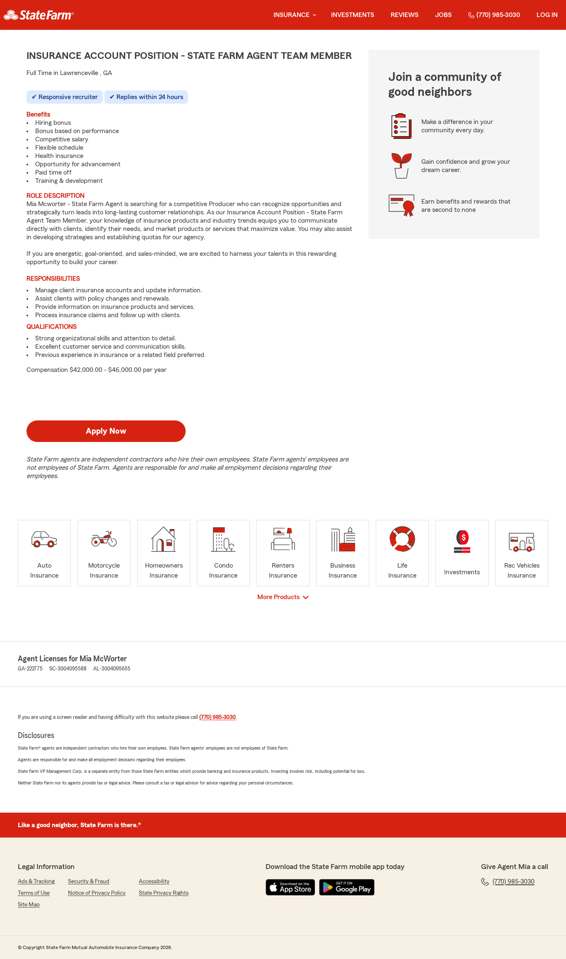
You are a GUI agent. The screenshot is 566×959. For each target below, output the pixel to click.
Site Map (29, 905)
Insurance (291, 15)
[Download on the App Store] (290, 887)
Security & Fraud (88, 881)
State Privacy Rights (164, 893)
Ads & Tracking (36, 881)
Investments (352, 15)
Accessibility (154, 881)
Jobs (443, 15)
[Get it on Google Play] (347, 887)
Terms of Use (34, 893)
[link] (38, 15)
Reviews (404, 15)
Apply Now (106, 431)
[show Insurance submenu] (313, 15)
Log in (547, 15)
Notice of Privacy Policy (97, 893)
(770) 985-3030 (498, 15)
